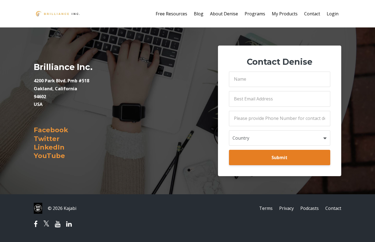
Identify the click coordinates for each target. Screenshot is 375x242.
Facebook (51, 130)
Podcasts (309, 208)
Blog (198, 14)
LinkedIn (49, 147)
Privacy (286, 208)
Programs (255, 14)
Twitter (47, 139)
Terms (266, 208)
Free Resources (171, 14)
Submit (279, 157)
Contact (312, 14)
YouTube (49, 156)
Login (332, 14)
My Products (285, 14)
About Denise (224, 14)
